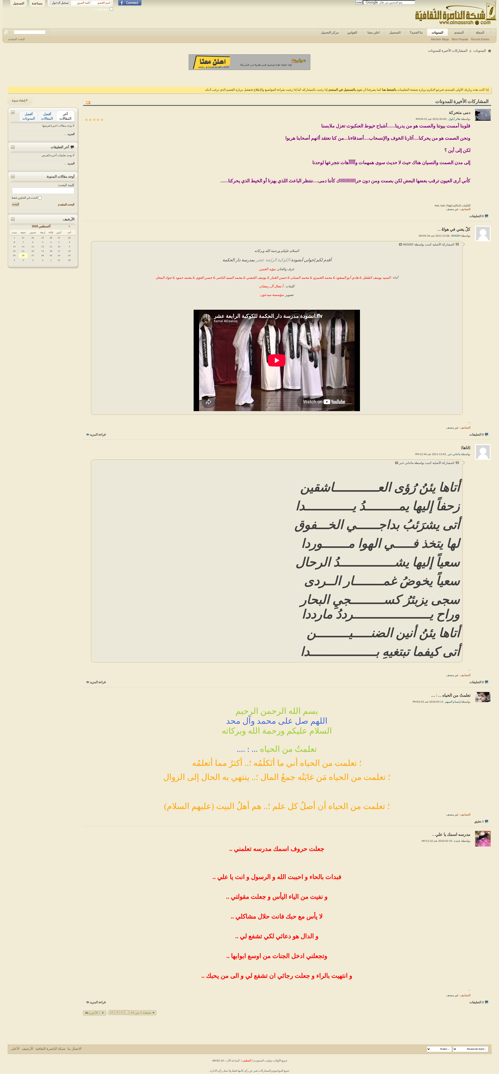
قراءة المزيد (98, 434)
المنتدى (459, 32)
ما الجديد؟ (416, 32)
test (437, 205)
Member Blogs (440, 39)
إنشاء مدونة (20, 100)
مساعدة (37, 3)
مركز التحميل (330, 32)
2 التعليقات (476, 1002)
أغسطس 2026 (41, 226)
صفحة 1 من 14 (140, 1012)
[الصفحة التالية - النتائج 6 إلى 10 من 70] (103, 1013)
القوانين (352, 32)
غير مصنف (452, 209)
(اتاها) (465, 448)
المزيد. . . (69, 134)
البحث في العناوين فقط (24, 198)
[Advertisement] (249, 78)
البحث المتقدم (16, 39)
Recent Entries (480, 39)
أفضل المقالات (47, 116)
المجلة (480, 32)
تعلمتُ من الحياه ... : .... (450, 696)
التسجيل (18, 3)
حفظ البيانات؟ (102, 9)
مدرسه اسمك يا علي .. (451, 835)
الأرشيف (27, 1049)
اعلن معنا (373, 32)
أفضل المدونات (28, 116)
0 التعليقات (476, 216)
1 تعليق (479, 821)
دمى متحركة (459, 113)
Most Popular (460, 39)
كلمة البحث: (66, 185)
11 (112, 1012)
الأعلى (15, 1049)
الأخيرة (93, 1013)
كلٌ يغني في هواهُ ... (453, 230)
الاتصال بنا (75, 1049)
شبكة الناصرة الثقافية (50, 1049)
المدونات (437, 32)
